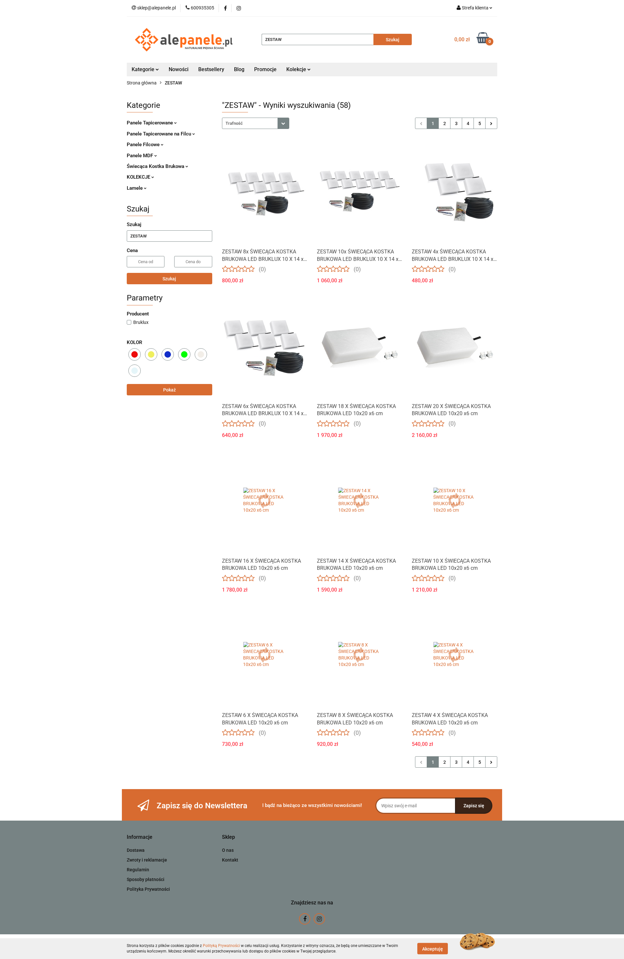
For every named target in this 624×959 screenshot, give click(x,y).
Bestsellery (211, 69)
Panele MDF (140, 156)
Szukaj (169, 278)
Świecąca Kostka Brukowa (156, 166)
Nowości (178, 69)
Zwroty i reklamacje (147, 860)
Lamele (135, 188)
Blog (239, 69)
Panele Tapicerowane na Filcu (159, 134)
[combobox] (255, 123)
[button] (139, 837)
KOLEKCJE (139, 177)
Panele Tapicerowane (150, 123)
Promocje (265, 69)
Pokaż (169, 389)
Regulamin (138, 869)
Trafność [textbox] (234, 123)
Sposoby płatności (145, 879)
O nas (228, 850)
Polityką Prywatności (221, 945)
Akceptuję (432, 948)
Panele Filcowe (144, 144)
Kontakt (230, 860)
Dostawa (136, 850)
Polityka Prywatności (148, 889)
